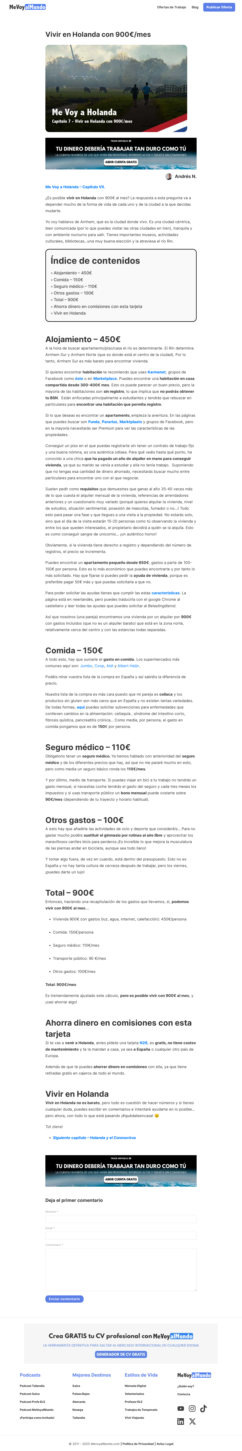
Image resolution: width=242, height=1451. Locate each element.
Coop (99, 666)
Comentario (54, 1245)
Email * (50, 1228)
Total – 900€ (66, 299)
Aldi (109, 666)
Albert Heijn (128, 666)
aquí (81, 707)
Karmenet (157, 372)
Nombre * (51, 1211)
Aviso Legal (165, 1444)
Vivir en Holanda (70, 313)
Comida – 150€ (68, 279)
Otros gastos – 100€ (74, 293)
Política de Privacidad (138, 1444)
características (166, 593)
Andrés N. (186, 176)
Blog (195, 7)
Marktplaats (130, 422)
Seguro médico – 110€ (75, 286)
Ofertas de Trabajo (171, 7)
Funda (94, 422)
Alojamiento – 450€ (73, 272)
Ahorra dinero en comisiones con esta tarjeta (98, 306)
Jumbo (86, 666)
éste (79, 378)
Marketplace (105, 378)
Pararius (109, 422)
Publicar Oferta (219, 7)
